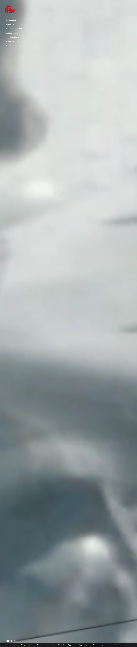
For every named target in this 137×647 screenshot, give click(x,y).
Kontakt (9, 45)
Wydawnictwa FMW (14, 29)
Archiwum (10, 25)
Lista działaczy (12, 33)
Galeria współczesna (14, 37)
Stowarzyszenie (12, 41)
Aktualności (11, 21)
